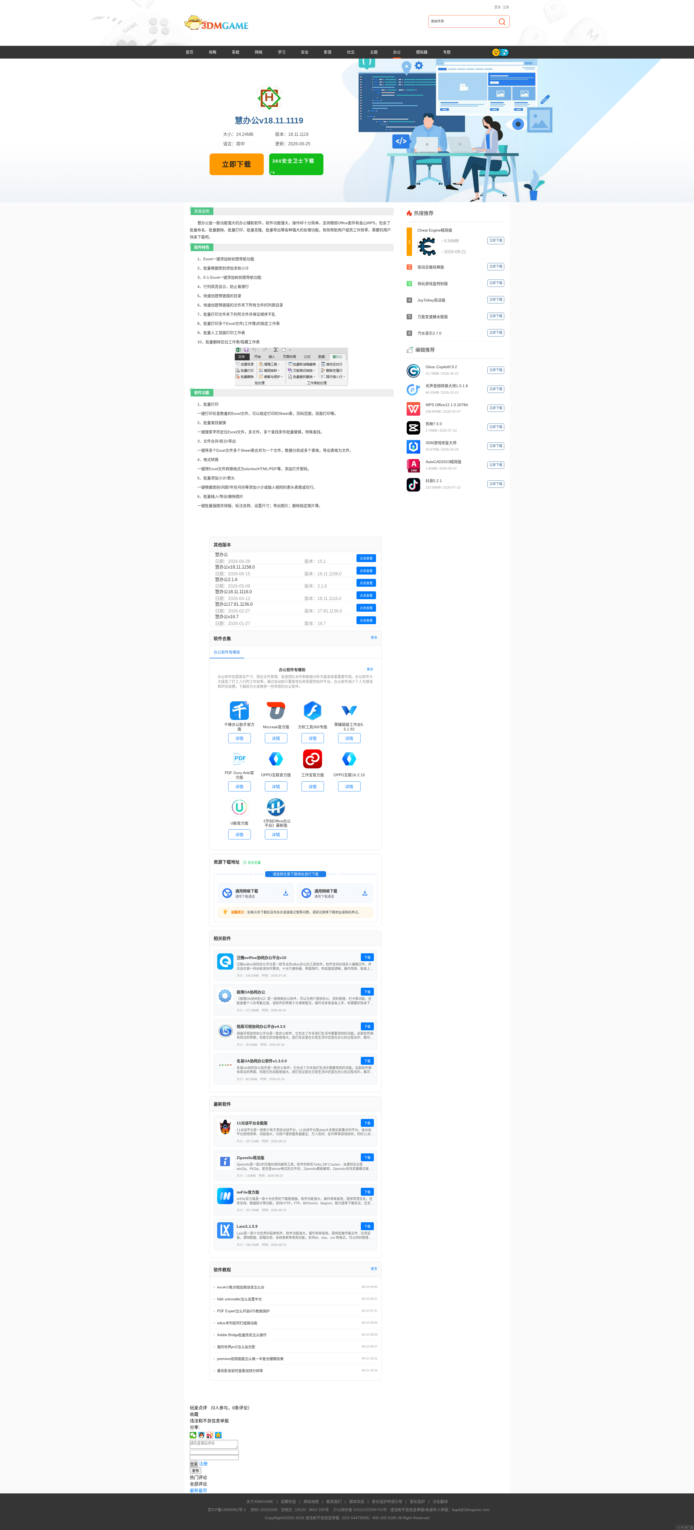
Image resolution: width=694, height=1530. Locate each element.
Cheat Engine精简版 (434, 230)
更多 (374, 638)
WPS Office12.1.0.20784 (447, 405)
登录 (497, 7)
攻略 (212, 52)
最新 (194, 1490)
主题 (374, 52)
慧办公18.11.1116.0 (233, 591)
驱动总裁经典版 (430, 267)
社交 (351, 52)
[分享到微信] (193, 1435)
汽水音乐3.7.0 (429, 333)
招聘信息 (288, 1501)
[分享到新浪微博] (210, 1435)
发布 (195, 1471)
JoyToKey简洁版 (431, 300)
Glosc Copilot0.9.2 (441, 367)
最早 (202, 1490)
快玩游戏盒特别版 (432, 283)
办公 (397, 52)
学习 (281, 52)
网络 (258, 52)
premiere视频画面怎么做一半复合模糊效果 (250, 1359)
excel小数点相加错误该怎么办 (240, 1287)
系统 (235, 52)
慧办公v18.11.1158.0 (235, 567)
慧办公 (221, 554)
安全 (305, 52)
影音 (328, 52)
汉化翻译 (440, 1501)
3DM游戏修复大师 (441, 443)
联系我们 (334, 1501)
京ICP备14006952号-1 (227, 1509)
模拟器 (422, 52)
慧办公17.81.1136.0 (234, 604)
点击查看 (366, 558)
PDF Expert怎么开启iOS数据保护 (243, 1311)
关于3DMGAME (259, 1501)
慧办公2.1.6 (226, 579)
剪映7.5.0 (434, 424)
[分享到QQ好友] (201, 1435)
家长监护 (417, 1501)
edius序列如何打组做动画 (237, 1323)
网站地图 (311, 1501)
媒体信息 (356, 1501)
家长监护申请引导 (387, 1501)
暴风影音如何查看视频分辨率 (240, 1371)
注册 (506, 7)
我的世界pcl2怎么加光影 (236, 1347)
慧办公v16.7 (227, 616)
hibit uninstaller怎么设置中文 (239, 1299)
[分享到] (218, 1435)
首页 (189, 52)
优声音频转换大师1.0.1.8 (447, 386)
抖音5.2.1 (434, 481)
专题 (447, 52)
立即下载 (236, 164)
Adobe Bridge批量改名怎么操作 (241, 1335)
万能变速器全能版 (432, 317)
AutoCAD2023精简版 (443, 462)
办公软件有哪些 (227, 652)
